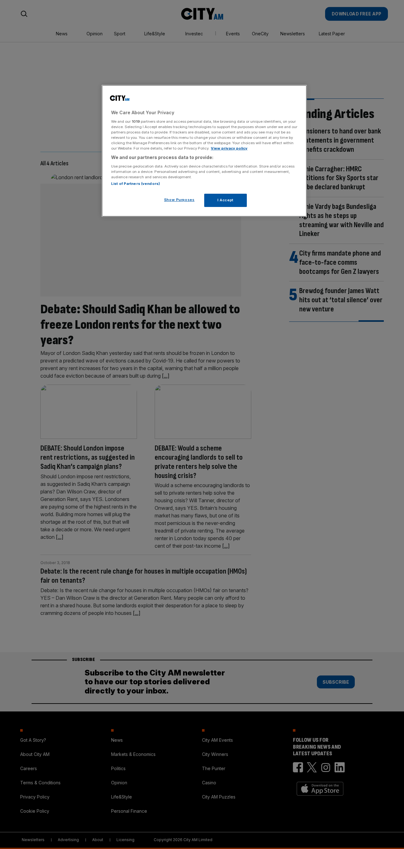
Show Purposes (179, 200)
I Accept (225, 200)
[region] (204, 151)
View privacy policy (229, 148)
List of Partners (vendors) (135, 183)
